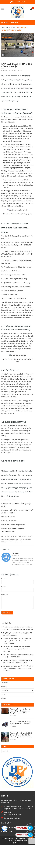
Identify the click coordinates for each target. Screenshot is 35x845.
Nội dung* (4, 595)
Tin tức (3, 694)
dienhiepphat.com (8, 531)
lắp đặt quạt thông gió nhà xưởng (21, 539)
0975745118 (21, 2)
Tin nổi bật (7, 705)
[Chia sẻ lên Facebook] (9, 541)
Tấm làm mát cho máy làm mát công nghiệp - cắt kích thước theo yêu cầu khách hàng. (20, 711)
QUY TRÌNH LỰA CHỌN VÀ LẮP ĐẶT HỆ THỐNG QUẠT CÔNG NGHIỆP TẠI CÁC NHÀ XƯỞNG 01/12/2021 (18, 668)
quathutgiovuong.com (16, 528)
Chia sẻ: (4, 542)
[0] (31, 9)
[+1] (20, 541)
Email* (3, 587)
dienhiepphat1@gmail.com (12, 818)
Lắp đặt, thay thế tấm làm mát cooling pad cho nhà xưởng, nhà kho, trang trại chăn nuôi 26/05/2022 (17, 649)
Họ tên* (3, 579)
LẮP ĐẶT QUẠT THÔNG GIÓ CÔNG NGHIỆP (16, 65)
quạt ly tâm (5, 751)
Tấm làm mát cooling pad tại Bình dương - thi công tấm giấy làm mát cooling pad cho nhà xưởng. (21, 735)
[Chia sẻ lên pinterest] (16, 541)
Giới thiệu (4, 686)
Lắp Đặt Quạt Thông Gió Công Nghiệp (15, 536)
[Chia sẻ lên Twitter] (12, 541)
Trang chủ (4, 682)
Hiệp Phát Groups (17, 843)
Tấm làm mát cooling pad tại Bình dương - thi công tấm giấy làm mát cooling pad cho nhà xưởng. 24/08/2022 (17, 641)
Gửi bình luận (7, 612)
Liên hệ (3, 698)
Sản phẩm (4, 690)
